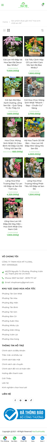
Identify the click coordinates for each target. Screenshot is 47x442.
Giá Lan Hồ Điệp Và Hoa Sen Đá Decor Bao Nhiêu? (12, 62)
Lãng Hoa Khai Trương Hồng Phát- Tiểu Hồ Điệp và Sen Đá (34, 185)
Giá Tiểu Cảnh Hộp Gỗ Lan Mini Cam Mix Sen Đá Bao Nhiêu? (34, 63)
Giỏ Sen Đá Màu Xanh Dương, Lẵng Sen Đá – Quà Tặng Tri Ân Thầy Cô (12, 104)
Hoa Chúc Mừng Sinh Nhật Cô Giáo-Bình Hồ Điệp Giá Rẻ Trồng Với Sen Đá (13, 144)
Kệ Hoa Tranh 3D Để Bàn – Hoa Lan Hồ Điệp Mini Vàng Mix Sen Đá (34, 144)
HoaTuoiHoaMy (38, 431)
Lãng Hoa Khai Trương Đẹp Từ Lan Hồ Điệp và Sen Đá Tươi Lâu (12, 185)
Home (5, 22)
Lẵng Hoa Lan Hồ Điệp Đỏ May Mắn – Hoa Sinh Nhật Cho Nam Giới (12, 225)
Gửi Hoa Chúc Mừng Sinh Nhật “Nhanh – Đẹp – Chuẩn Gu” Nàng (34, 104)
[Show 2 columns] (8, 30)
